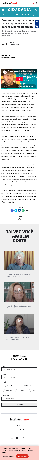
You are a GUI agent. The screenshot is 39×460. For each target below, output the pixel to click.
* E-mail (4, 374)
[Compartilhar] (12, 210)
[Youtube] (17, 438)
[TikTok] (22, 438)
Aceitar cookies (22, 456)
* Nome (4, 366)
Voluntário (22, 390)
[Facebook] (28, 438)
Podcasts (12, 15)
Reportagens (32, 15)
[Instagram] (12, 438)
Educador (12, 385)
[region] (19, 453)
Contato (19, 426)
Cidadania (19, 10)
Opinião (24, 15)
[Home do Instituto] (10, 3)
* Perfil (4, 382)
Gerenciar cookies (8, 456)
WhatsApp (5, 396)
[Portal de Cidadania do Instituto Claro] (19, 422)
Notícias (5, 15)
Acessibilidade (19, 430)
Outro (34, 390)
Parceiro (9, 390)
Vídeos (18, 15)
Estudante (27, 385)
